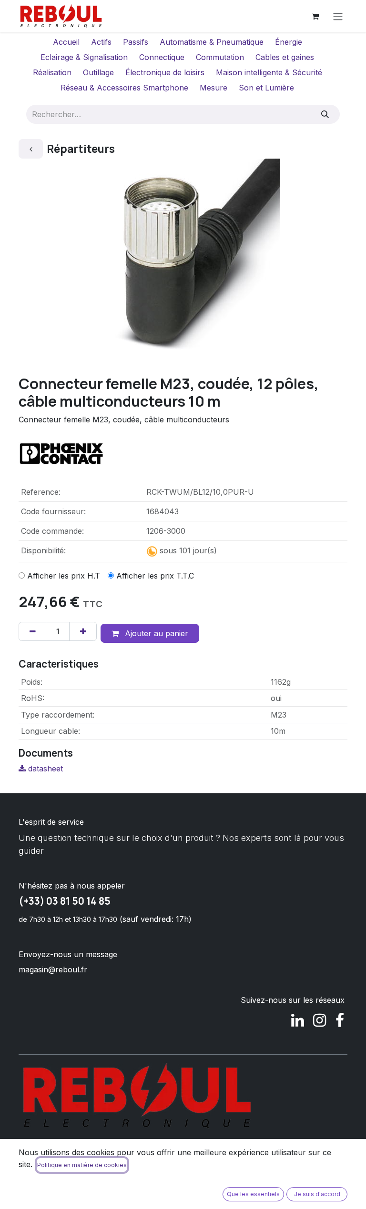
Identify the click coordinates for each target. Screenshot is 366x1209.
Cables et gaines (284, 57)
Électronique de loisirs (164, 72)
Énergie (288, 42)
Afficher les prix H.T (63, 575)
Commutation (220, 57)
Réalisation (52, 72)
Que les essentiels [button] (253, 1194)
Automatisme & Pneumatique (212, 42)
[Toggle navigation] (337, 16)
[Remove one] (32, 631)
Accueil (66, 42)
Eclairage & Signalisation (84, 57)
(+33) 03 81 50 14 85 (65, 901)
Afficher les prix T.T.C (155, 575)
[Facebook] (340, 1020)
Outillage (98, 72)
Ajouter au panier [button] (155, 633)
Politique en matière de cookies (82, 1165)
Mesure (213, 87)
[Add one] (83, 631)
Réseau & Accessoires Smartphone (124, 87)
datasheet (44, 768)
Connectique (161, 57)
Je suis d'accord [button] (317, 1194)
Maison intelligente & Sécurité (269, 72)
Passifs (135, 42)
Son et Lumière (266, 87)
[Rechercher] (325, 114)
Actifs (101, 42)
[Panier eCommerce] (315, 16)
